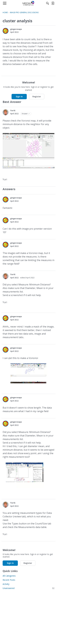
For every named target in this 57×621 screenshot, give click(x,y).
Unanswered (28, 588)
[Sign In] (52, 3)
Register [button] (36, 96)
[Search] (47, 3)
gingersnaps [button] (16, 29)
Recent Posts (9, 579)
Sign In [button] (19, 96)
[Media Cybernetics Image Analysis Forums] (28, 3)
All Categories (9, 575)
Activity (6, 584)
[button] (5, 31)
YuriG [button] (12, 110)
